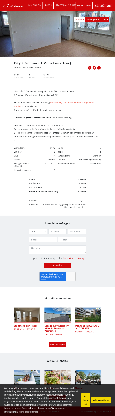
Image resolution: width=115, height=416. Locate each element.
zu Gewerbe (84, 5)
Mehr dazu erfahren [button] (29, 412)
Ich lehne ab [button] (85, 400)
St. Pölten (102, 6)
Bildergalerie (93, 19)
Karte (105, 19)
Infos (48, 5)
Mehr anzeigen (57, 344)
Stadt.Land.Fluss (66, 5)
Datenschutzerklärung (73, 258)
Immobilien (34, 5)
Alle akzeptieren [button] (101, 400)
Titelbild (80, 19)
